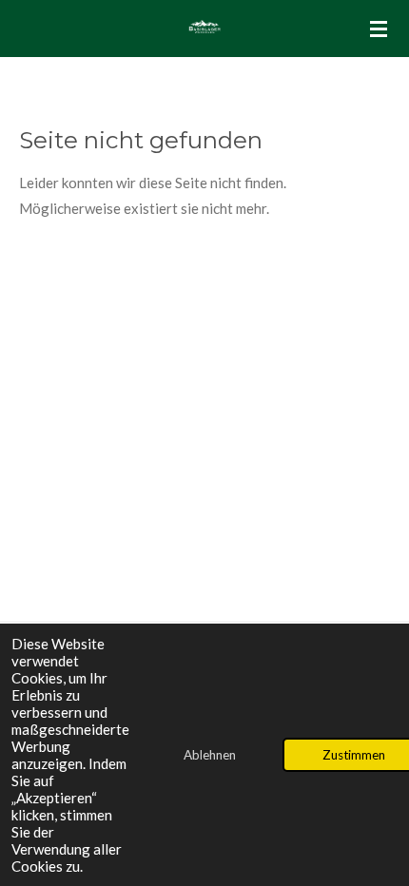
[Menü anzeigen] (378, 29)
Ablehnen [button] (210, 754)
